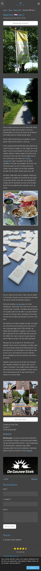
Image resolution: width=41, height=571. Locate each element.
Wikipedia (29, 451)
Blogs (10, 10)
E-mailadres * (7, 499)
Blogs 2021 (17, 10)
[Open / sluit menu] (38, 3)
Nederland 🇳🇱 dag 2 (29, 10)
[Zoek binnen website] (2, 3)
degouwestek (7, 434)
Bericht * (5, 510)
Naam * (5, 489)
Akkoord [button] (33, 568)
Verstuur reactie (9, 527)
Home (5, 10)
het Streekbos (20, 304)
